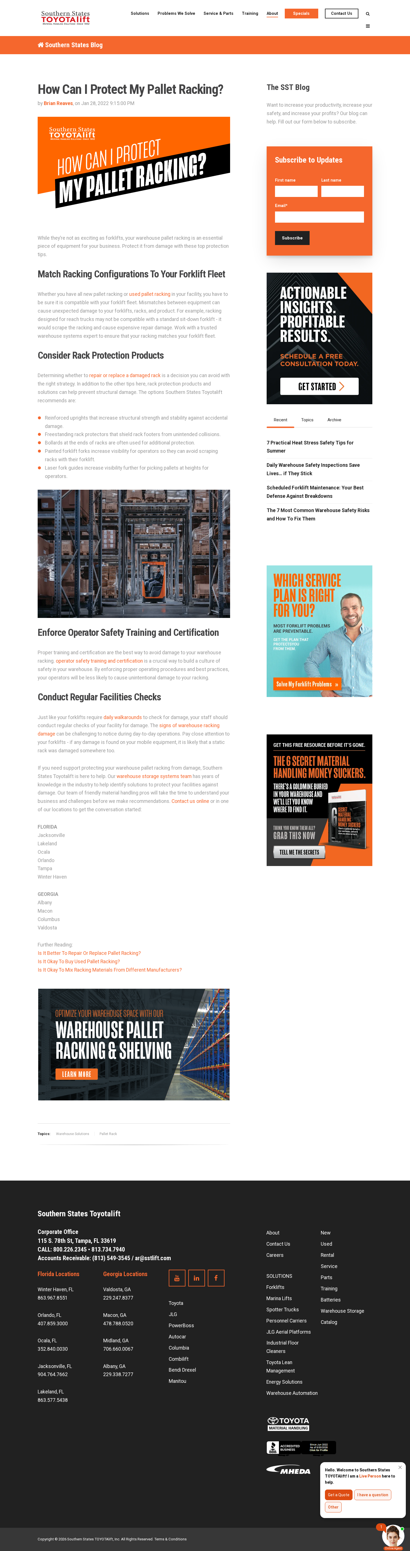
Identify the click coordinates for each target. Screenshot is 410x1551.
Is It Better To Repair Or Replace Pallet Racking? (89, 953)
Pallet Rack (108, 1134)
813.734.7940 (108, 1249)
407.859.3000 (53, 1323)
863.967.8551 (53, 1298)
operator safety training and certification (99, 661)
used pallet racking (149, 294)
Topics (307, 419)
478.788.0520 (118, 1323)
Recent (280, 419)
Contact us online (189, 801)
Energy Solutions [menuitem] (284, 1382)
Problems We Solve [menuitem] (176, 13)
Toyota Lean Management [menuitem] (280, 1367)
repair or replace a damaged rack (125, 375)
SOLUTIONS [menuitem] (279, 1276)
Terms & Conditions (170, 1539)
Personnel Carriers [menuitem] (286, 1321)
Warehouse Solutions (72, 1134)
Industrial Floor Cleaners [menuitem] (282, 1347)
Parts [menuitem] (326, 1277)
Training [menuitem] (250, 13)
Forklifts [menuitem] (275, 1287)
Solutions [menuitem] (140, 13)
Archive (334, 419)
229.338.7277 (118, 1374)
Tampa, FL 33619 (77, 1240)
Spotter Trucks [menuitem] (282, 1309)
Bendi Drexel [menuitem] (182, 1370)
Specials (301, 13)
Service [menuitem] (329, 1266)
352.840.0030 (53, 1349)
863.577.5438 (53, 1400)
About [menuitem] (272, 13)
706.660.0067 (118, 1349)
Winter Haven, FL (56, 1289)
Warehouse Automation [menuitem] (292, 1393)
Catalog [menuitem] (329, 1322)
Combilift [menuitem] (179, 1359)
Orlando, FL (49, 1315)
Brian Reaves (58, 103)
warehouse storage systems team (153, 776)
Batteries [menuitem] (331, 1300)
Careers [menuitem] (275, 1255)
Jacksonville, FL (55, 1366)
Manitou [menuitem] (177, 1381)
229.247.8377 (118, 1298)
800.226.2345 (70, 1249)
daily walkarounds (123, 717)
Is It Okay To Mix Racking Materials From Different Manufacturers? (110, 970)
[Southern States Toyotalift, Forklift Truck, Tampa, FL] (301, 1453)
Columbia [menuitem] (179, 1348)
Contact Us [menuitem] (278, 1244)
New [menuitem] (326, 1233)
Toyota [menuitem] (176, 1303)
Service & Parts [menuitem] (218, 13)
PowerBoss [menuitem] (181, 1325)
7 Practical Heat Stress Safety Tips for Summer (310, 447)
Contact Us (341, 13)
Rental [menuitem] (327, 1255)
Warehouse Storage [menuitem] (342, 1311)
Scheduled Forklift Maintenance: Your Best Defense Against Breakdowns (315, 492)
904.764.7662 (53, 1374)
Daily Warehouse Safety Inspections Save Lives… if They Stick (313, 469)
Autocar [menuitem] (177, 1337)
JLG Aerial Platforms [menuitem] (288, 1332)
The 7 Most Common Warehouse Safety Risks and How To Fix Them (318, 515)
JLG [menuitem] (173, 1314)
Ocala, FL (47, 1340)
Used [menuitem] (326, 1244)
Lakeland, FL (51, 1392)
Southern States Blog (74, 45)
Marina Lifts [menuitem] (279, 1298)
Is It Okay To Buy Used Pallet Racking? (79, 961)
